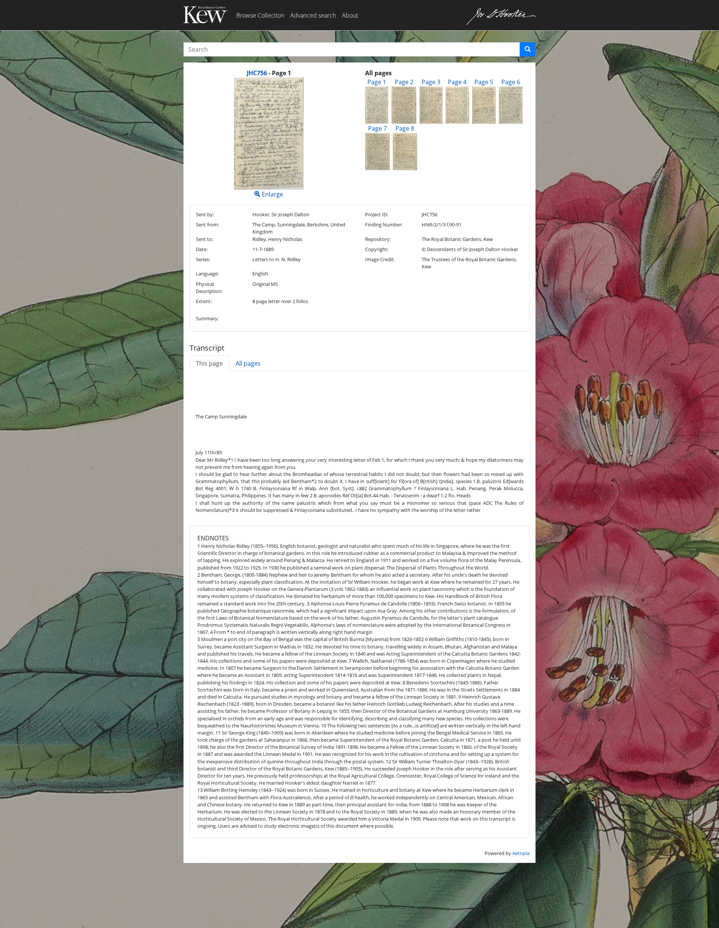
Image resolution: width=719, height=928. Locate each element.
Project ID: (376, 214)
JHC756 (257, 73)
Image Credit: (380, 259)
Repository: (378, 239)
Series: (203, 259)
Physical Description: (209, 287)
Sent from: (207, 224)
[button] (528, 49)
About (350, 15)
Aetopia (521, 853)
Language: (207, 273)
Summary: (207, 318)
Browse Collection (260, 15)
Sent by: (205, 214)
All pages (248, 363)
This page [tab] (209, 363)
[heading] (269, 73)
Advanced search (313, 15)
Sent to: (204, 239)
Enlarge (271, 194)
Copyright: (376, 249)
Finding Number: (384, 224)
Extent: (204, 301)
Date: (201, 249)
